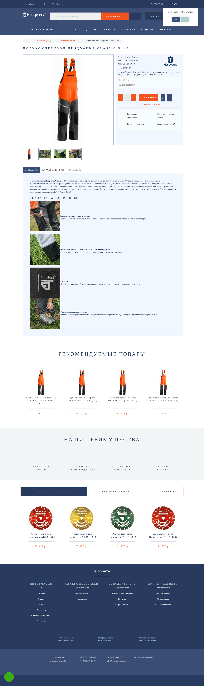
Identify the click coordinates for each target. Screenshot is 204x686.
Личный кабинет (163, 588)
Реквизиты (41, 610)
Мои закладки (163, 599)
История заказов (163, 593)
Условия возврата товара (41, 616)
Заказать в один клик (150, 104)
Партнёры (122, 599)
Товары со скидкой (122, 604)
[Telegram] (137, 661)
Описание (31, 170)
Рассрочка (128, 29)
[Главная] (26, 41)
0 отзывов (174, 51)
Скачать (109, 29)
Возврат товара (81, 593)
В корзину (149, 97)
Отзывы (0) (75, 170)
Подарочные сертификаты (122, 593)
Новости (147, 29)
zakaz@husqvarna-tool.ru (144, 657)
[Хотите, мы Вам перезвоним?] (9, 677)
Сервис (41, 599)
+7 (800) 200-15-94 (88, 661)
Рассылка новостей (163, 604)
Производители (122, 588)
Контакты (165, 29)
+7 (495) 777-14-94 (88, 657)
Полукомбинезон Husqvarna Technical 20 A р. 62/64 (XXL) (41, 400)
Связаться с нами (82, 588)
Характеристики (53, 170)
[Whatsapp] (132, 660)
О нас (76, 29)
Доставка (92, 29)
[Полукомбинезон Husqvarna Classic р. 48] (29, 154)
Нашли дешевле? (127, 85)
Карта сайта (82, 599)
